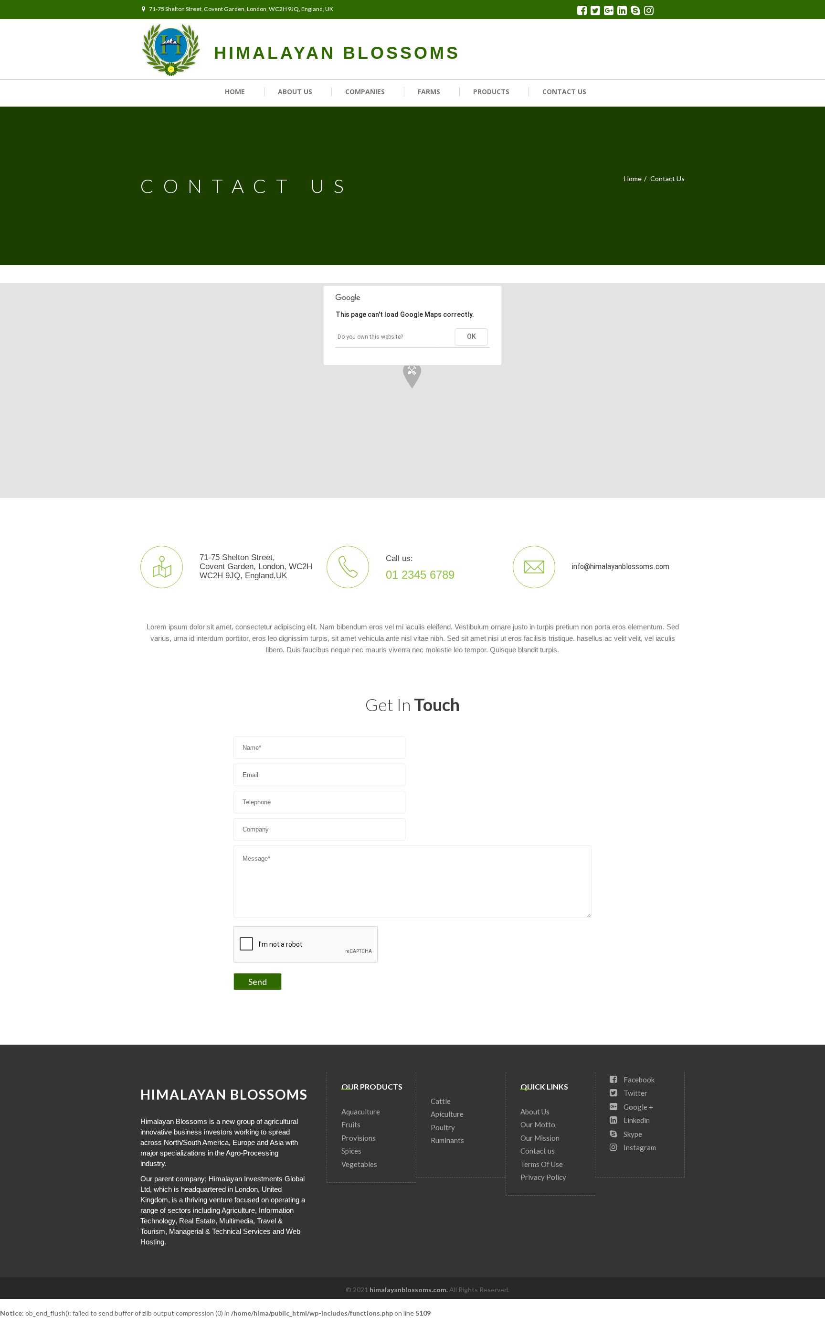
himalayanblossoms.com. (409, 1290)
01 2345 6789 (420, 573)
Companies (365, 91)
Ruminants (447, 1140)
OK (471, 336)
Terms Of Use (541, 1164)
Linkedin (636, 1120)
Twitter (634, 1093)
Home (235, 91)
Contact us (564, 91)
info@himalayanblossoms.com (620, 566)
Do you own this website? (370, 337)
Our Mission (540, 1138)
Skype (632, 1134)
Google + (637, 1106)
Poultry (443, 1127)
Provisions (358, 1138)
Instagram (639, 1147)
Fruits (350, 1124)
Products (491, 91)
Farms (429, 91)
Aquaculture (360, 1111)
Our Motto (537, 1124)
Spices (351, 1150)
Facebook (638, 1079)
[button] (412, 376)
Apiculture (447, 1114)
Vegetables (359, 1164)
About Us (295, 91)
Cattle (441, 1101)
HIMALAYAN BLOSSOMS (337, 53)
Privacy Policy (543, 1177)
